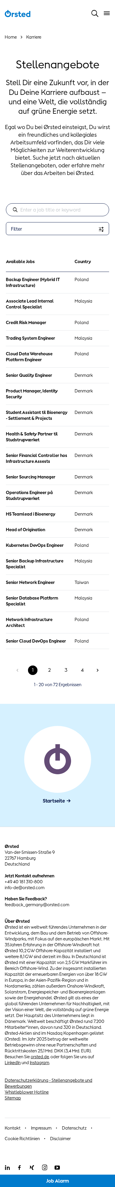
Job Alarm (57, 1181)
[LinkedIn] (7, 1167)
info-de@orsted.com (25, 887)
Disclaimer (60, 1138)
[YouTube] (57, 1167)
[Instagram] (44, 1167)
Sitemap (13, 1097)
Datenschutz (74, 1127)
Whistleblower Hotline (27, 1091)
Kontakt (13, 1127)
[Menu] (106, 13)
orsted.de (40, 1056)
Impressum (41, 1127)
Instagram (39, 1062)
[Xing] (31, 1167)
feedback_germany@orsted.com (37, 904)
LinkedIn (13, 1062)
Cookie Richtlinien (22, 1138)
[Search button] (94, 13)
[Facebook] (19, 1167)
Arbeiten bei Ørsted (68, 173)
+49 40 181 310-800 (24, 881)
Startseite (54, 801)
